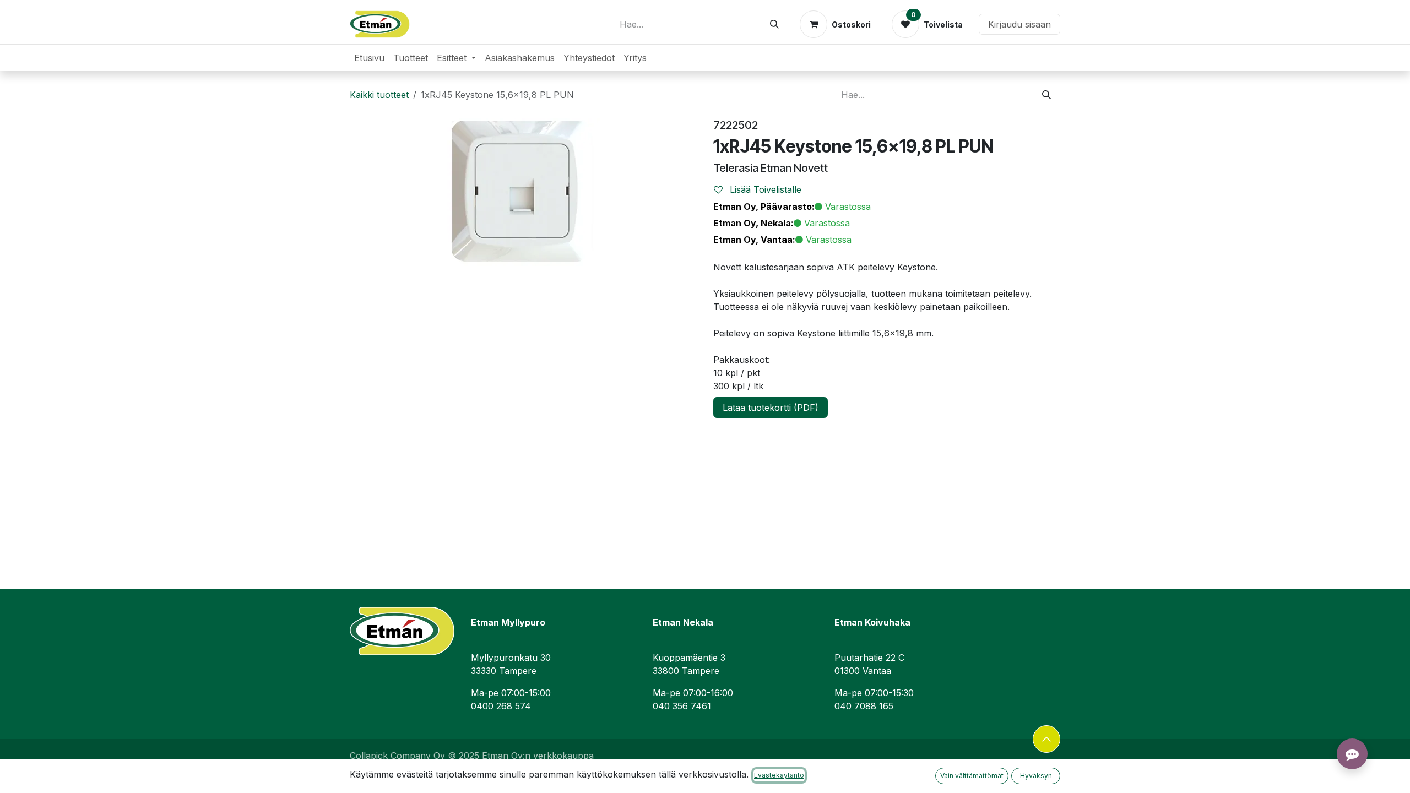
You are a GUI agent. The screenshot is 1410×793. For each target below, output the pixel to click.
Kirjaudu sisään (1019, 24)
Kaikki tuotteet (379, 94)
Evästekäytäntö (779, 775)
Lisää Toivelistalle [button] (764, 189)
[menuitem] (369, 58)
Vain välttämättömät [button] (972, 776)
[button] (1046, 739)
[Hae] (774, 24)
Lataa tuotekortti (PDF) (770, 407)
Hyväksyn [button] (1036, 776)
